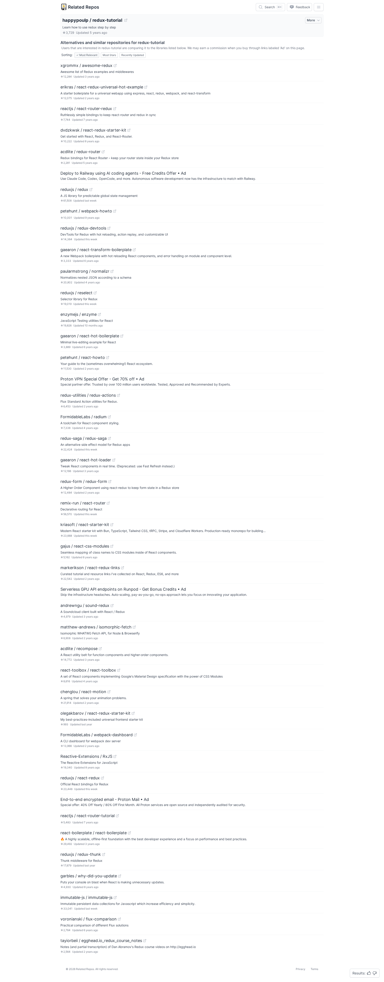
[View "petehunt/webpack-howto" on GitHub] (114, 211)
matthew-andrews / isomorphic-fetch (96, 627)
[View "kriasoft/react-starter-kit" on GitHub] (112, 524)
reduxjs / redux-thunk (80, 854)
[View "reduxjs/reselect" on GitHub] (95, 293)
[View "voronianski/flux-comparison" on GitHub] (119, 919)
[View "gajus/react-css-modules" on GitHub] (112, 546)
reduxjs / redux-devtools (83, 228)
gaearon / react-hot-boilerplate (89, 336)
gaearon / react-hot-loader (85, 460)
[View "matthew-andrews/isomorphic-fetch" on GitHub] (134, 627)
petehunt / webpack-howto (86, 211)
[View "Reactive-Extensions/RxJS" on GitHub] (115, 756)
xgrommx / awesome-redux (86, 65)
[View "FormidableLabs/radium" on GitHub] (109, 417)
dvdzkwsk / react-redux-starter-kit (93, 130)
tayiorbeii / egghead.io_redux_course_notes (101, 940)
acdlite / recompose (79, 648)
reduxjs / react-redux (80, 778)
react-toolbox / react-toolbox (88, 670)
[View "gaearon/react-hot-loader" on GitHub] (114, 460)
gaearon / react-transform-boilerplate (96, 249)
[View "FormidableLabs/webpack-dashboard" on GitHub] (135, 735)
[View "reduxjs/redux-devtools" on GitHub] (109, 228)
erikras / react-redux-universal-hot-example (101, 87)
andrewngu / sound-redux (84, 605)
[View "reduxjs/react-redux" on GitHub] (102, 778)
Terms (314, 969)
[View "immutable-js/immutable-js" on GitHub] (115, 897)
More (311, 20)
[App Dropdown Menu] (319, 7)
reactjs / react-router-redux (86, 108)
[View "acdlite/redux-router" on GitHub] (103, 152)
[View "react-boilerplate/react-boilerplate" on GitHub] (129, 833)
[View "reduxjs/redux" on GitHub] (91, 189)
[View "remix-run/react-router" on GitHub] (108, 503)
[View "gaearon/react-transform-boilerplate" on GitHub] (134, 250)
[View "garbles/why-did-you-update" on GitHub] (119, 876)
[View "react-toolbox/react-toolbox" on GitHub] (118, 670)
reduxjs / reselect (76, 292)
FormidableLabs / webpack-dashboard (96, 734)
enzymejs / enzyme (78, 314)
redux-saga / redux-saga (83, 438)
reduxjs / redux (74, 189)
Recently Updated (132, 55)
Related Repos (83, 7)
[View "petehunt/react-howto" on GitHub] (107, 357)
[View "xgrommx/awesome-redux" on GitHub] (115, 65)
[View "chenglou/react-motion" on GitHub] (109, 692)
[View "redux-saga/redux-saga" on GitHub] (109, 438)
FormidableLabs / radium (83, 416)
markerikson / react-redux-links (90, 567)
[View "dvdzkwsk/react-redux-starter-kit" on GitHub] (129, 130)
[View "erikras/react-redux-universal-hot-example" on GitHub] (146, 87)
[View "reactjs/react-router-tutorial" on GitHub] (117, 816)
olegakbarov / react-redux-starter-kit (95, 713)
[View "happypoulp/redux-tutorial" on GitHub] (126, 20)
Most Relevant (86, 55)
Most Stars (109, 55)
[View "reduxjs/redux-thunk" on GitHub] (103, 854)
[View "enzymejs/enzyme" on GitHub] (99, 314)
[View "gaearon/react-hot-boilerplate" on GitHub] (122, 336)
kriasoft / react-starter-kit (84, 524)
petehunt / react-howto (82, 357)
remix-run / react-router (83, 503)
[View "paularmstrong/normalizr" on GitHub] (112, 271)
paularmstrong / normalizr (84, 271)
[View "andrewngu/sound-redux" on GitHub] (112, 605)
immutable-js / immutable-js (86, 897)
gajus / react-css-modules (84, 546)
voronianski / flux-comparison (88, 919)
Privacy (300, 969)
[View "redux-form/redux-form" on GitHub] (110, 481)
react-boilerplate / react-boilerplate (93, 832)
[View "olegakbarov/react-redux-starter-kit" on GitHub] (133, 713)
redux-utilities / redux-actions (88, 395)
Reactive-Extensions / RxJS (86, 756)
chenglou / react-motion (83, 691)
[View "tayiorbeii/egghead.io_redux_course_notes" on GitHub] (144, 940)
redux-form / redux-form (83, 481)
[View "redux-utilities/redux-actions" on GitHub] (118, 395)
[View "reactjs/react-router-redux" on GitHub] (114, 108)
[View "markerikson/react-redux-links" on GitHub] (122, 568)
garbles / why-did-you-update (88, 876)
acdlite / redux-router (80, 151)
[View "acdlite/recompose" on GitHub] (100, 648)
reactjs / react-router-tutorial (87, 815)
